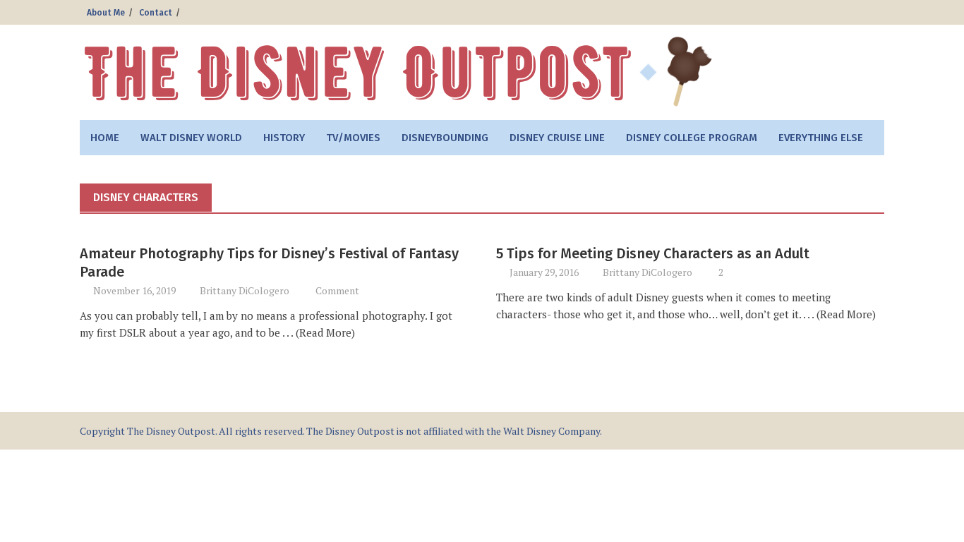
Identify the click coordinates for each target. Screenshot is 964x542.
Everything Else (820, 137)
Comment (337, 290)
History (284, 137)
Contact (155, 13)
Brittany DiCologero (244, 290)
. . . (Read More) (317, 332)
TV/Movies (353, 137)
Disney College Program (691, 137)
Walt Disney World (191, 137)
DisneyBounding (445, 137)
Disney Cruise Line (557, 137)
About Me (106, 13)
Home (104, 137)
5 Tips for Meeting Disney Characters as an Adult (652, 253)
